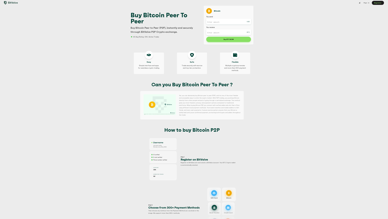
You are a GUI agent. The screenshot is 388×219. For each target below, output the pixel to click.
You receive (210, 27)
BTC (248, 32)
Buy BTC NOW (229, 39)
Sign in (366, 3)
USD (248, 22)
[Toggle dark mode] (359, 2)
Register (378, 3)
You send (209, 17)
